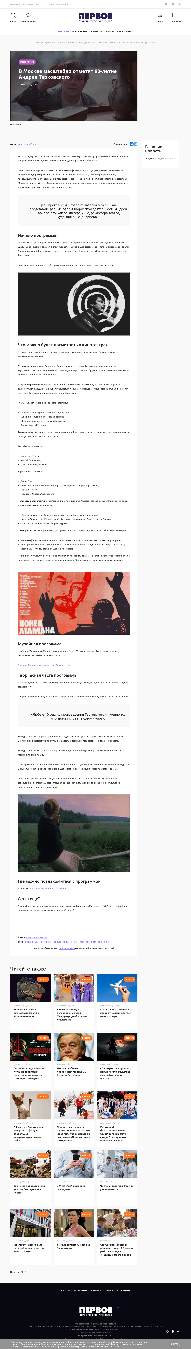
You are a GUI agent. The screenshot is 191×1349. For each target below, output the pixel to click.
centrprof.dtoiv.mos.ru (102, 1335)
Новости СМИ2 (18, 1271)
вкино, (49, 941)
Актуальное (80, 1290)
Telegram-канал (67, 948)
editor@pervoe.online (111, 1329)
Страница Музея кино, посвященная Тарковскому (44, 665)
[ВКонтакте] (132, 144)
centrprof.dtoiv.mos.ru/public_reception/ (109, 1339)
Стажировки (124, 1290)
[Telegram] (135, 144)
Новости (65, 1290)
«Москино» (62, 888)
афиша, (34, 941)
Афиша (109, 1290)
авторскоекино (101, 941)
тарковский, (86, 941)
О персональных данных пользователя (95, 1323)
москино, (74, 941)
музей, (42, 941)
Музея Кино (47, 888)
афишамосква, (61, 941)
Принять (173, 1344)
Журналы (96, 1290)
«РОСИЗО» (34, 888)
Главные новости (153, 148)
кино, (27, 941)
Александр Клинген (28, 144)
